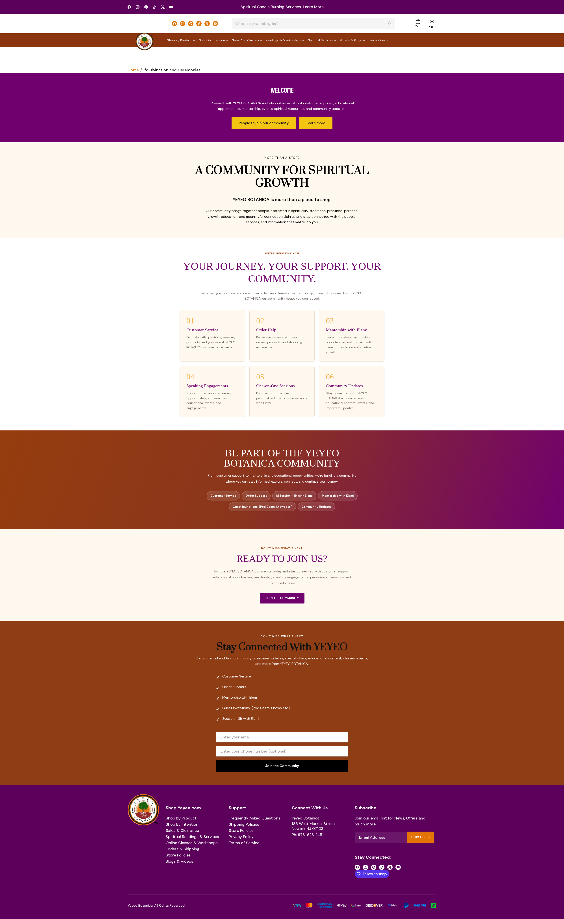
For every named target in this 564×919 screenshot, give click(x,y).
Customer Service (223, 496)
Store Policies (178, 855)
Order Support (256, 496)
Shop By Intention (182, 824)
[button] (418, 24)
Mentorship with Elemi (338, 496)
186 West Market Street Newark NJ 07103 (313, 826)
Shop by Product (181, 818)
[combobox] (313, 23)
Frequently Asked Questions (254, 818)
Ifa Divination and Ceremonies (172, 70)
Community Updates (316, 507)
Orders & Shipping (182, 849)
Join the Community (282, 766)
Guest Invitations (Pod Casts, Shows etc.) (262, 507)
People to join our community (264, 123)
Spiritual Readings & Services (192, 836)
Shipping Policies (244, 824)
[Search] (390, 23)
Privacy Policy (241, 836)
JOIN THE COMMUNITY (282, 598)
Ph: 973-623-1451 (308, 834)
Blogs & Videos (179, 861)
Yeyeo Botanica (305, 818)
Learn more (315, 123)
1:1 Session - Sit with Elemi (294, 496)
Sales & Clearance (182, 830)
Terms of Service (244, 843)
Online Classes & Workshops (192, 843)
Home (133, 70)
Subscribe (420, 837)
